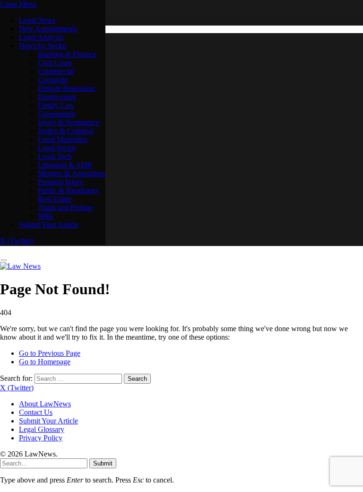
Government (56, 114)
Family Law (56, 105)
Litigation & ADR (65, 165)
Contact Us (35, 412)
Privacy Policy (40, 438)
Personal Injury (60, 182)
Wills (45, 216)
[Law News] (20, 266)
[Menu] (4, 260)
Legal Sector (57, 148)
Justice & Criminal (65, 131)
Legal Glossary (41, 429)
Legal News (37, 20)
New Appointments (48, 29)
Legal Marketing (62, 139)
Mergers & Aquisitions (71, 173)
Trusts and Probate (65, 207)
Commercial (56, 71)
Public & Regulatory (68, 190)
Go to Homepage (44, 362)
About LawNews (45, 404)
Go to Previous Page (49, 353)
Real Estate (54, 199)
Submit (102, 463)
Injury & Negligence (68, 122)
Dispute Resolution (66, 88)
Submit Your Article (48, 224)
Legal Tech (54, 156)
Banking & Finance (67, 54)
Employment (57, 97)
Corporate (53, 80)
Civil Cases (55, 63)
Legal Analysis (41, 37)
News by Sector (43, 46)
